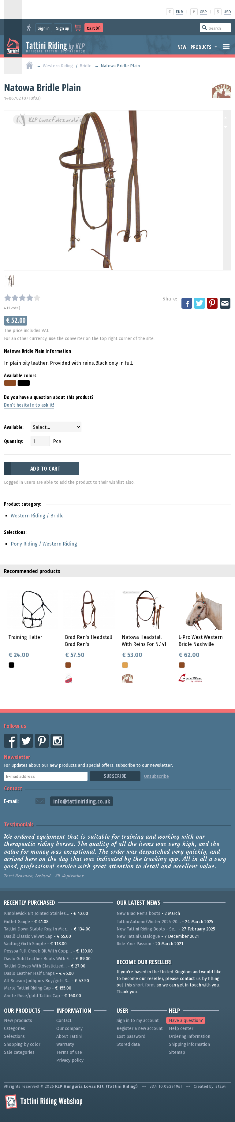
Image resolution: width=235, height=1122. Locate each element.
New (182, 47)
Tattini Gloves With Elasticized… (35, 966)
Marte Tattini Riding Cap (27, 988)
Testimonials (19, 824)
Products (201, 47)
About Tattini (69, 1036)
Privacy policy (70, 1060)
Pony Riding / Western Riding (44, 544)
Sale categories (19, 1052)
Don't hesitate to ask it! (29, 404)
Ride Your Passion (134, 943)
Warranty (65, 1044)
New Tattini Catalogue (138, 936)
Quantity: (13, 441)
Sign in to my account (138, 1020)
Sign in (44, 28)
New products (18, 1020)
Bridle (85, 66)
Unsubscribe (156, 776)
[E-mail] (225, 303)
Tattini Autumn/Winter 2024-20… (149, 921)
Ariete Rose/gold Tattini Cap (32, 995)
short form (144, 985)
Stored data (128, 1044)
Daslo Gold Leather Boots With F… (38, 958)
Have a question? (186, 1020)
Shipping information (189, 1044)
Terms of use (69, 1052)
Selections (14, 1036)
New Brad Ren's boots (138, 913)
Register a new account (140, 1028)
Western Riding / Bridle (37, 516)
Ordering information (189, 1036)
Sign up (62, 28)
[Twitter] (200, 303)
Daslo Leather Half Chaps (29, 973)
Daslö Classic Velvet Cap (28, 936)
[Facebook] (187, 303)
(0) (94, 28)
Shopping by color (22, 1044)
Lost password (131, 1036)
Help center (181, 1028)
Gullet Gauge (17, 921)
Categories (14, 1028)
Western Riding (58, 66)
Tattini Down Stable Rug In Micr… (36, 929)
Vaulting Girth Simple (25, 943)
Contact (13, 788)
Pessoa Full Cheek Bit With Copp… (38, 951)
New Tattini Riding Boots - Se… (147, 929)
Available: (14, 427)
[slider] (22, 297)
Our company (69, 1028)
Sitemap (177, 1052)
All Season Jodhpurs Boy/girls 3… (37, 980)
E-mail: (11, 801)
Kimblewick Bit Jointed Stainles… (36, 913)
